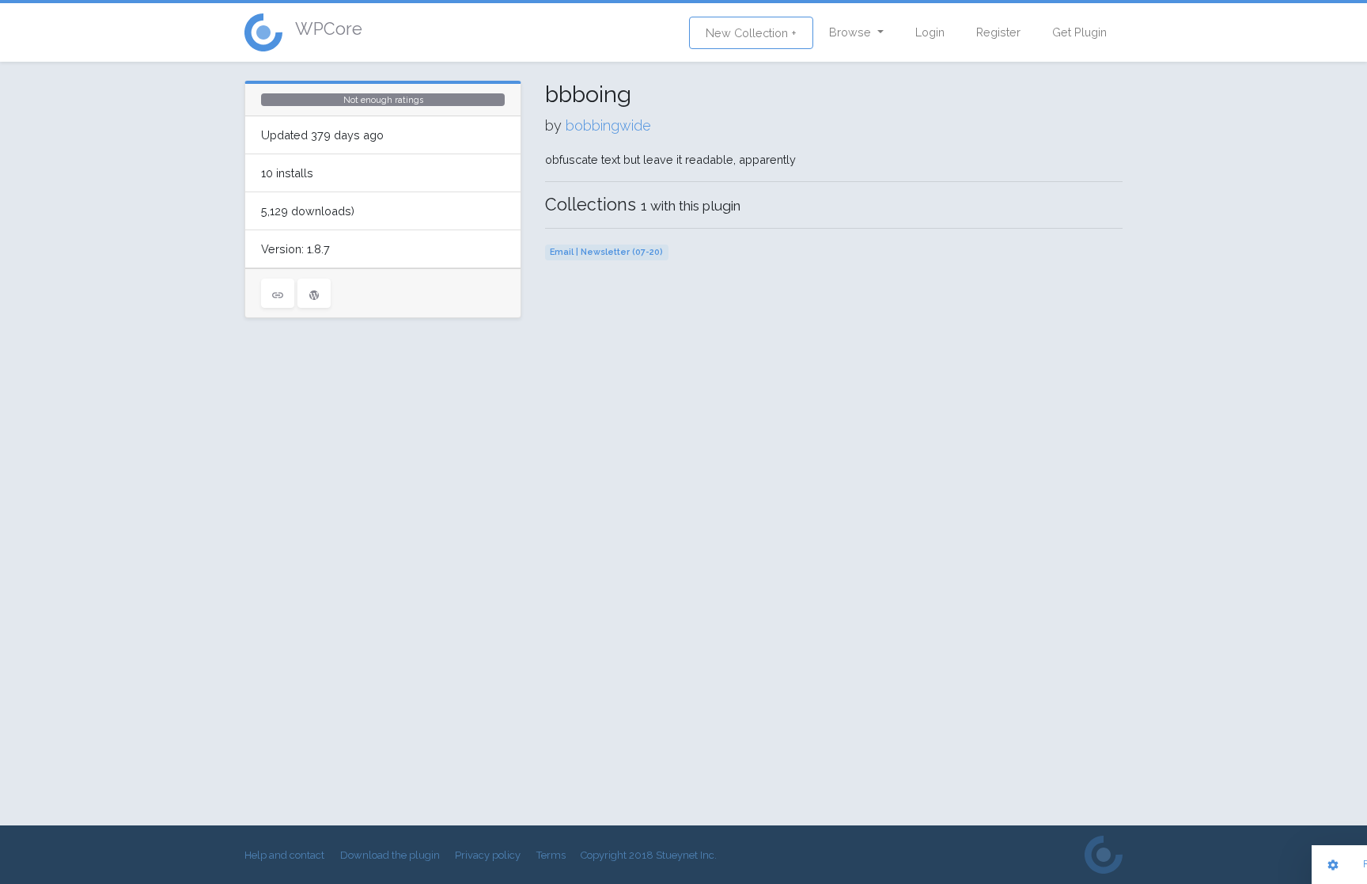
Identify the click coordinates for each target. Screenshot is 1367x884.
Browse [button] (851, 32)
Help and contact (284, 855)
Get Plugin (1079, 32)
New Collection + (751, 33)
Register (998, 32)
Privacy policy (488, 855)
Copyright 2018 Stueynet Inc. (649, 855)
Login (930, 32)
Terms (551, 855)
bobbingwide (608, 125)
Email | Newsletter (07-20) (606, 252)
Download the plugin (390, 855)
